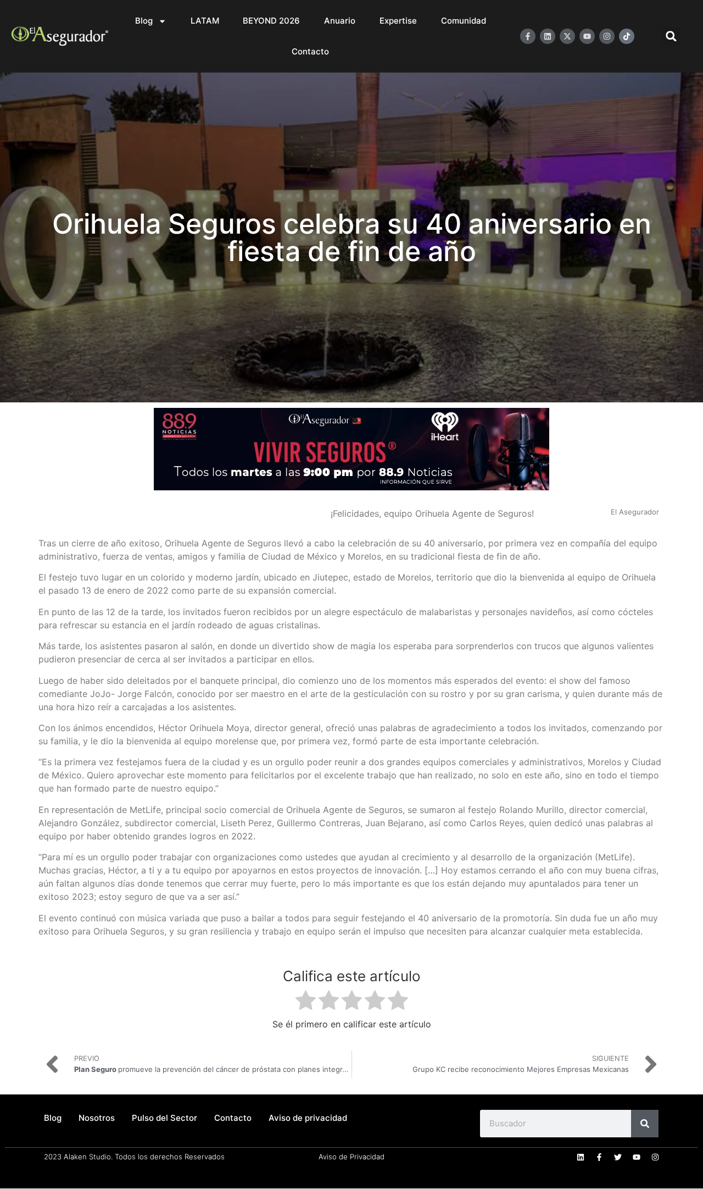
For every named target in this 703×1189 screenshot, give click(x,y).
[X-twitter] (567, 36)
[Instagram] (607, 36)
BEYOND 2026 (271, 20)
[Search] (645, 1123)
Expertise (398, 20)
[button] (671, 36)
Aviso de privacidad (308, 1118)
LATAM (205, 20)
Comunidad (463, 20)
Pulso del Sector (164, 1118)
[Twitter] (618, 1157)
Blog (144, 20)
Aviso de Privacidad (351, 1156)
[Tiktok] (626, 36)
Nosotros (97, 1118)
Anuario (339, 20)
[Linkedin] (547, 36)
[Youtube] (587, 36)
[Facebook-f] (527, 36)
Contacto (310, 51)
